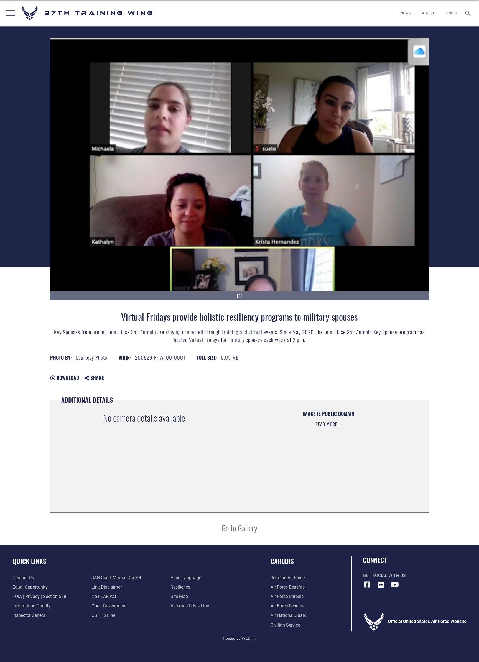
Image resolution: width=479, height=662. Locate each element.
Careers (282, 561)
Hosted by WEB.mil (239, 638)
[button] (9, 13)
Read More (327, 424)
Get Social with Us (384, 575)
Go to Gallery (239, 528)
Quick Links (29, 561)
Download (67, 377)
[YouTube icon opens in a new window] (395, 585)
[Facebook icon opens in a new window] (367, 585)
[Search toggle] (468, 13)
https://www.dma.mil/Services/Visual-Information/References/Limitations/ (313, 459)
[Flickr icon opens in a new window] (381, 585)
